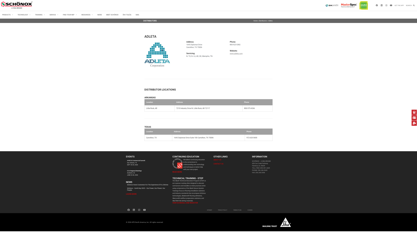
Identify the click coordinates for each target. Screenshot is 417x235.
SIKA (137, 15)
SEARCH (409, 5)
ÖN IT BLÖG (127, 15)
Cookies (249, 210)
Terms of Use (237, 210)
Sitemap (209, 210)
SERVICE (53, 15)
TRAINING (38, 15)
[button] (13, 15)
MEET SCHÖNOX (112, 15)
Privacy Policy (222, 210)
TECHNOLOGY (23, 15)
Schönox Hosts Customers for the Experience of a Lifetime (147, 185)
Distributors (263, 21)
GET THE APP (399, 5)
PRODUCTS (6, 15)
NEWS (99, 15)
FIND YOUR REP (68, 15)
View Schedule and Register (185, 203)
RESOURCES (85, 15)
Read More (177, 172)
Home (255, 21)
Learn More (131, 194)
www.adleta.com (236, 54)
